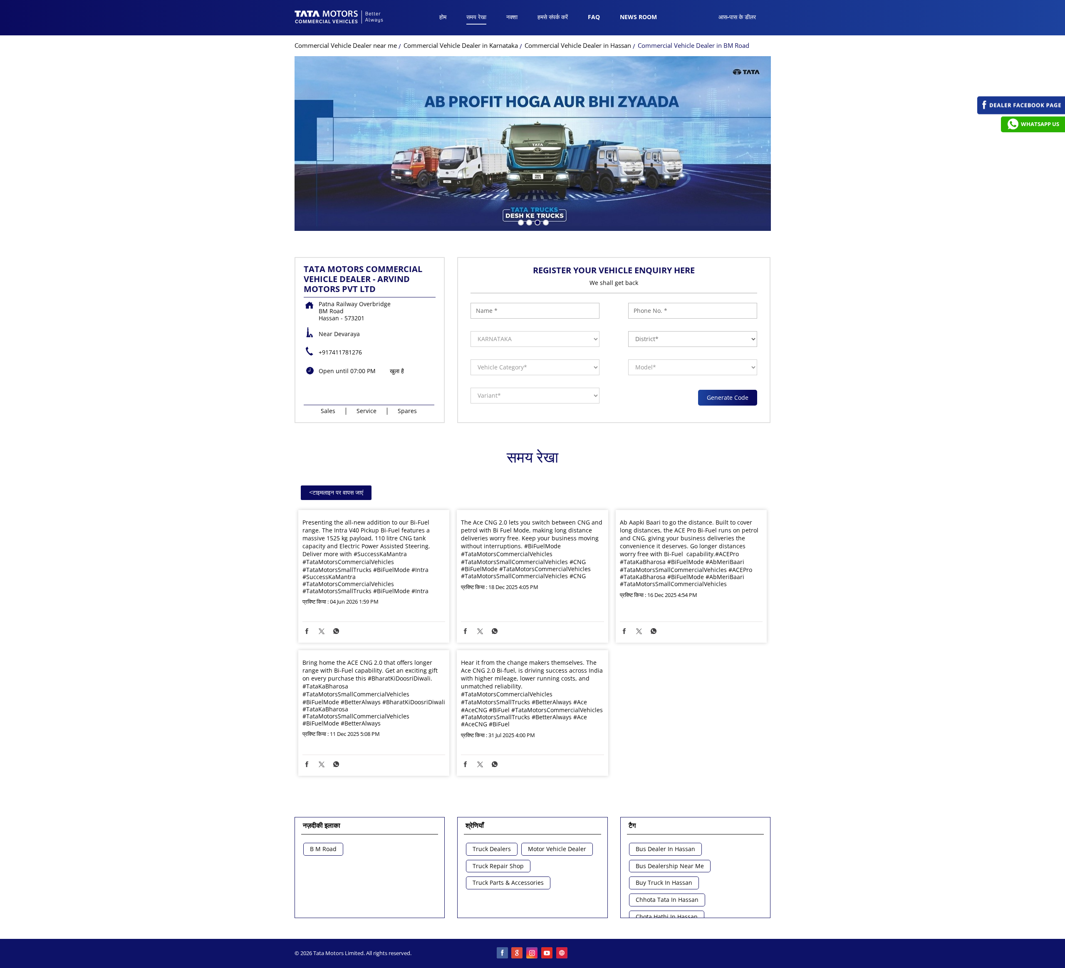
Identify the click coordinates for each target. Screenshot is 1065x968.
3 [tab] (537, 222)
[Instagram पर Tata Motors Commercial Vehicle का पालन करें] (532, 953)
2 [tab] (528, 222)
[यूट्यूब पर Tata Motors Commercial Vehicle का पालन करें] (547, 953)
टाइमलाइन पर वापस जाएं (336, 492)
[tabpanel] (533, 143)
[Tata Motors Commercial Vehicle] (339, 17)
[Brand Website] (562, 953)
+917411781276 (340, 352)
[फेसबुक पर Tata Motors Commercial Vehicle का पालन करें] (502, 953)
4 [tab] (545, 222)
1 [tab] (520, 222)
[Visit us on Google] (517, 953)
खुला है (397, 371)
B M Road (323, 849)
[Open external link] (1021, 112)
